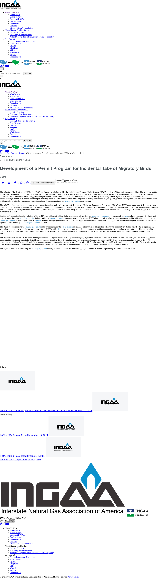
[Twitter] (1, 66)
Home (2, 153)
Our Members (15, 21)
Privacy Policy (73, 577)
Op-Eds (13, 46)
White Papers (15, 52)
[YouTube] (8, 66)
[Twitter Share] (3, 182)
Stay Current (10, 39)
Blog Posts (14, 48)
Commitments (15, 23)
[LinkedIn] (6, 66)
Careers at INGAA (17, 19)
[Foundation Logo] (137, 516)
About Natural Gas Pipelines (16, 30)
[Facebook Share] (15, 182)
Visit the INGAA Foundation (21, 28)
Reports (13, 55)
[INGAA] (10, 8)
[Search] (2, 68)
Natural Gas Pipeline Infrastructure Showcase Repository (32, 37)
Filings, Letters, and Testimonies (22, 41)
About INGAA (11, 12)
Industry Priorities (17, 32)
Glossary (13, 26)
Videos (12, 50)
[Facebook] (3, 66)
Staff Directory (15, 17)
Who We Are (15, 15)
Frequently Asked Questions (21, 35)
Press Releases (15, 43)
